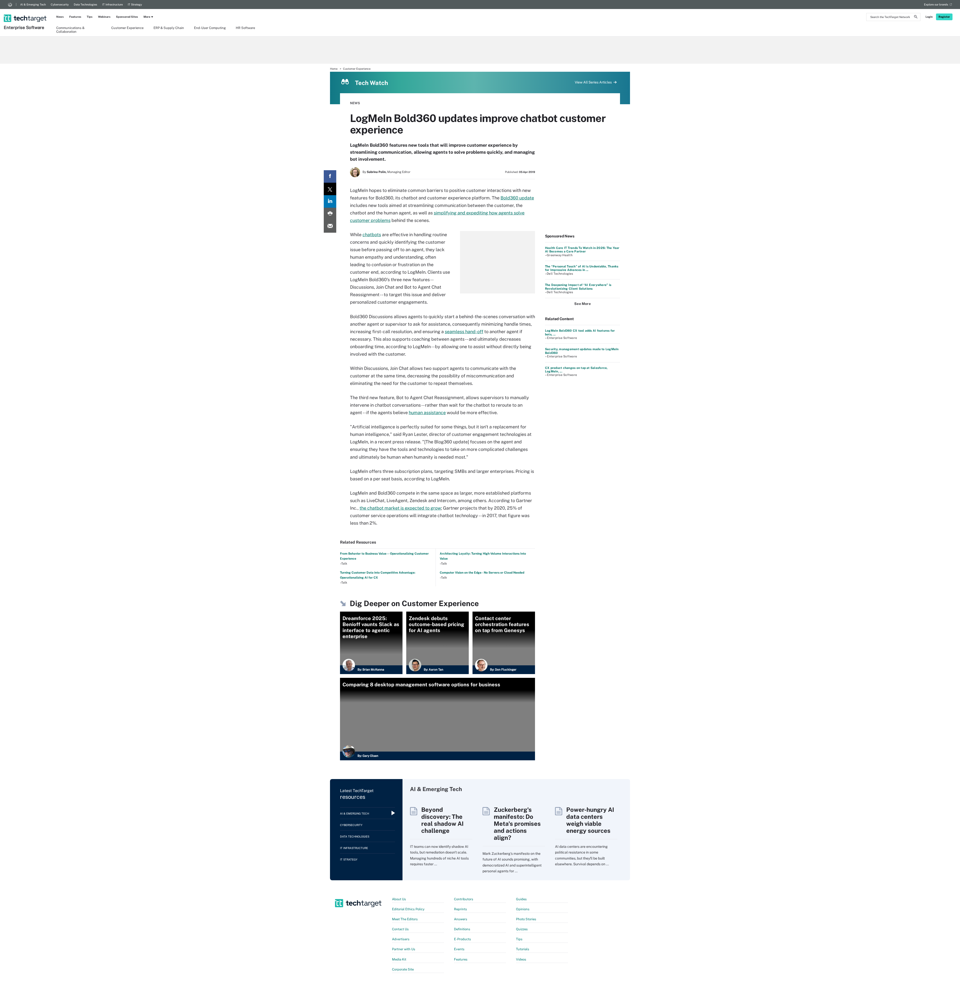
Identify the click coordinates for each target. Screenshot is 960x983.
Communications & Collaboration (70, 29)
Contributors (463, 899)
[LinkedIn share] (330, 201)
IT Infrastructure (112, 4)
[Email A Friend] (330, 226)
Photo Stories (526, 919)
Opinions (523, 909)
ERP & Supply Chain (169, 28)
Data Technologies (85, 4)
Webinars (104, 16)
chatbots (371, 234)
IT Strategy (135, 4)
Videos (521, 959)
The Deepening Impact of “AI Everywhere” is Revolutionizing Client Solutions (578, 286)
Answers (460, 919)
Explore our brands (936, 4)
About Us (399, 899)
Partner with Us (403, 949)
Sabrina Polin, (376, 172)
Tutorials (522, 949)
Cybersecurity (60, 4)
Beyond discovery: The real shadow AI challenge (442, 820)
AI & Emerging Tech (33, 4)
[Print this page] (330, 214)
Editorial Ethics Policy (408, 909)
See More (582, 303)
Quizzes (522, 929)
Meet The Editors (405, 919)
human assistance (427, 412)
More (147, 16)
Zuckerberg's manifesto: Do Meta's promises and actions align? (517, 823)
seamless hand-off (464, 331)
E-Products (462, 939)
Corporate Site (403, 969)
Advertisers (401, 939)
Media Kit (399, 959)
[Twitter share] (330, 189)
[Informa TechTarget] (10, 4)
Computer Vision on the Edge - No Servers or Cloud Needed (482, 572)
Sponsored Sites (127, 16)
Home (334, 68)
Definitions (462, 929)
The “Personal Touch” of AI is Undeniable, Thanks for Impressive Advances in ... (581, 268)
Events (459, 949)
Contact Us (400, 929)
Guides (521, 899)
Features (75, 16)
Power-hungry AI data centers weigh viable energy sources (590, 820)
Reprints (460, 909)
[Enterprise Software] (25, 11)
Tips (89, 16)
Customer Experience (127, 28)
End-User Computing (210, 28)
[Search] (915, 17)
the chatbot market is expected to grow (400, 508)
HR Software (245, 28)
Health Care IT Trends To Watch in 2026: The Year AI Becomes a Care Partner (582, 249)
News (60, 16)
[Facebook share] (330, 176)
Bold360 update (517, 197)
